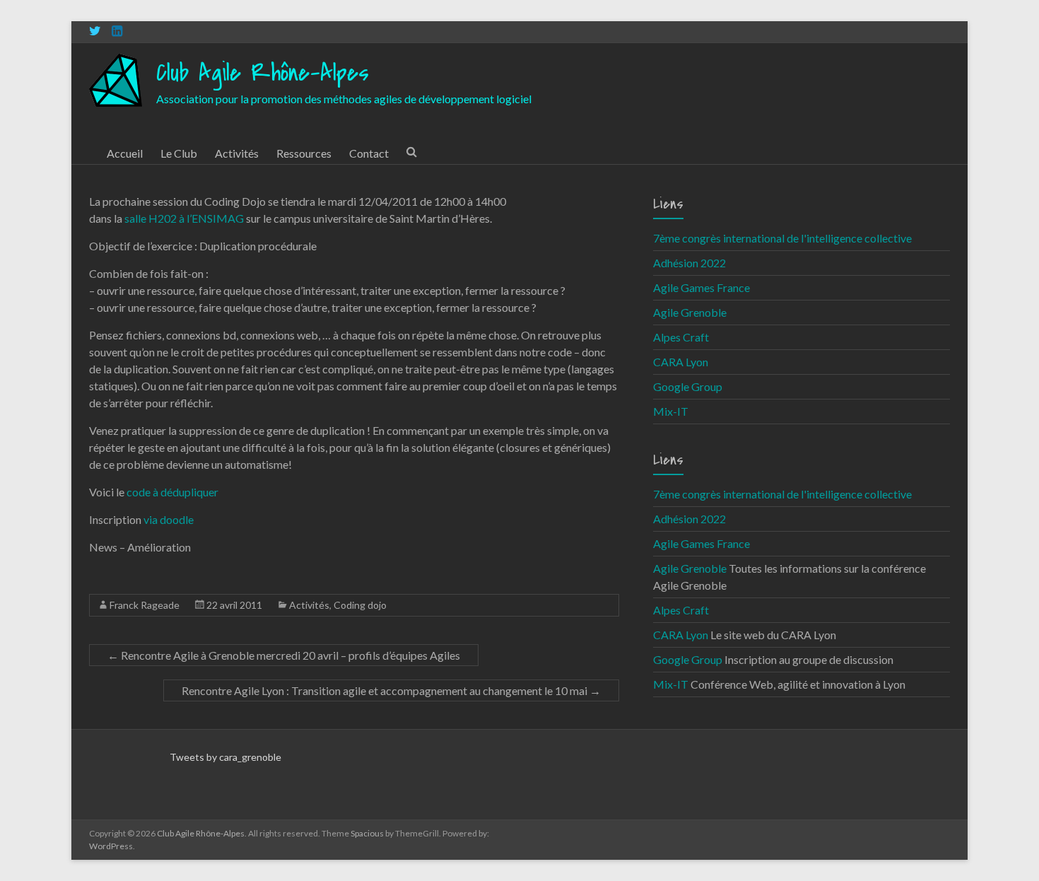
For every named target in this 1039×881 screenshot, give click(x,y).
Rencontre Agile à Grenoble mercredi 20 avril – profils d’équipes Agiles (283, 655)
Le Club (178, 153)
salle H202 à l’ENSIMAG (184, 218)
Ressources (303, 153)
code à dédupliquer (172, 491)
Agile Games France (701, 287)
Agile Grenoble (690, 312)
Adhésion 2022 (689, 262)
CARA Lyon (680, 361)
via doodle (168, 519)
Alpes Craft (681, 337)
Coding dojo (360, 605)
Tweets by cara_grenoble (225, 757)
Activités (237, 153)
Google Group (687, 386)
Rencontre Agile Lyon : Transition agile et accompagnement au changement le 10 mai (391, 690)
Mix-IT (670, 411)
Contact (369, 153)
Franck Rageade (145, 605)
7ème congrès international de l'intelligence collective (782, 238)
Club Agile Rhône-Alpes (262, 73)
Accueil (125, 153)
